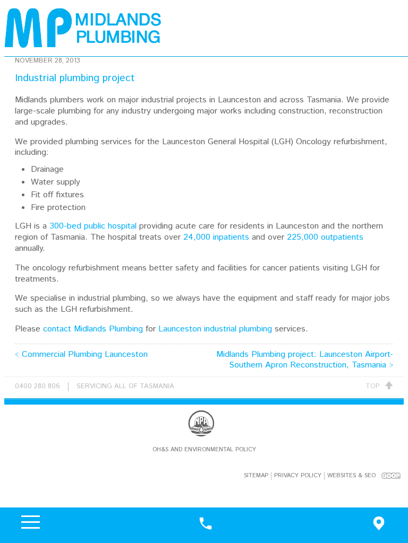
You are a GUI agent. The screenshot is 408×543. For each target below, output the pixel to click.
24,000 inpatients (216, 237)
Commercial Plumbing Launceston (85, 354)
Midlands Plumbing (84, 28)
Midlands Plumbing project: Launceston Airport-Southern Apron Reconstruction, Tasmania (304, 360)
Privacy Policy (297, 475)
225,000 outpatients (325, 237)
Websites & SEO (351, 475)
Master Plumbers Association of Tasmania (201, 423)
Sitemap (256, 475)
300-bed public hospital (93, 226)
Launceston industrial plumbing (215, 329)
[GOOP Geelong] (391, 475)
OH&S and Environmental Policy (204, 449)
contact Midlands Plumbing (93, 329)
